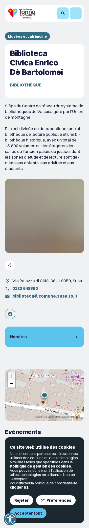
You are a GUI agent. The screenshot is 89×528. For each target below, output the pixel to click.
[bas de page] (76, 13)
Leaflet (39, 416)
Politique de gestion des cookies (40, 466)
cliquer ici (19, 487)
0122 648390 (25, 288)
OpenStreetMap (57, 416)
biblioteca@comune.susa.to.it (45, 296)
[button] (44, 395)
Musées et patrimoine (27, 36)
